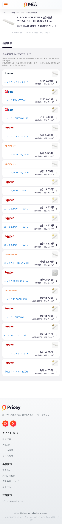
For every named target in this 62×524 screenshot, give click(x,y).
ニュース (6, 487)
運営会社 (6, 470)
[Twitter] (13, 423)
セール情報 (7, 450)
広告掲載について (10, 481)
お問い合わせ (8, 476)
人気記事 (6, 445)
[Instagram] (5, 423)
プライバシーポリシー (12, 501)
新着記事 (6, 439)
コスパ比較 (7, 456)
